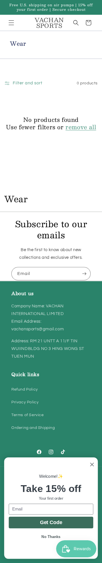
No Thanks (51, 537)
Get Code (51, 522)
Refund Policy (24, 389)
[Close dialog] (92, 464)
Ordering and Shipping (33, 428)
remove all (80, 127)
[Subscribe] (84, 273)
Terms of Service (27, 415)
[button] (11, 22)
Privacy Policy (25, 402)
